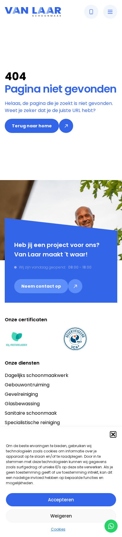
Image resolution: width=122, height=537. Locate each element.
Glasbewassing (22, 403)
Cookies (58, 529)
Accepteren (61, 500)
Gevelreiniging (21, 394)
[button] (113, 434)
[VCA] (75, 339)
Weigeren (61, 516)
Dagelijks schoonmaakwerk (36, 375)
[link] (39, 126)
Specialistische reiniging (32, 422)
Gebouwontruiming (27, 384)
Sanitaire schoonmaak (31, 413)
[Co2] (16, 339)
